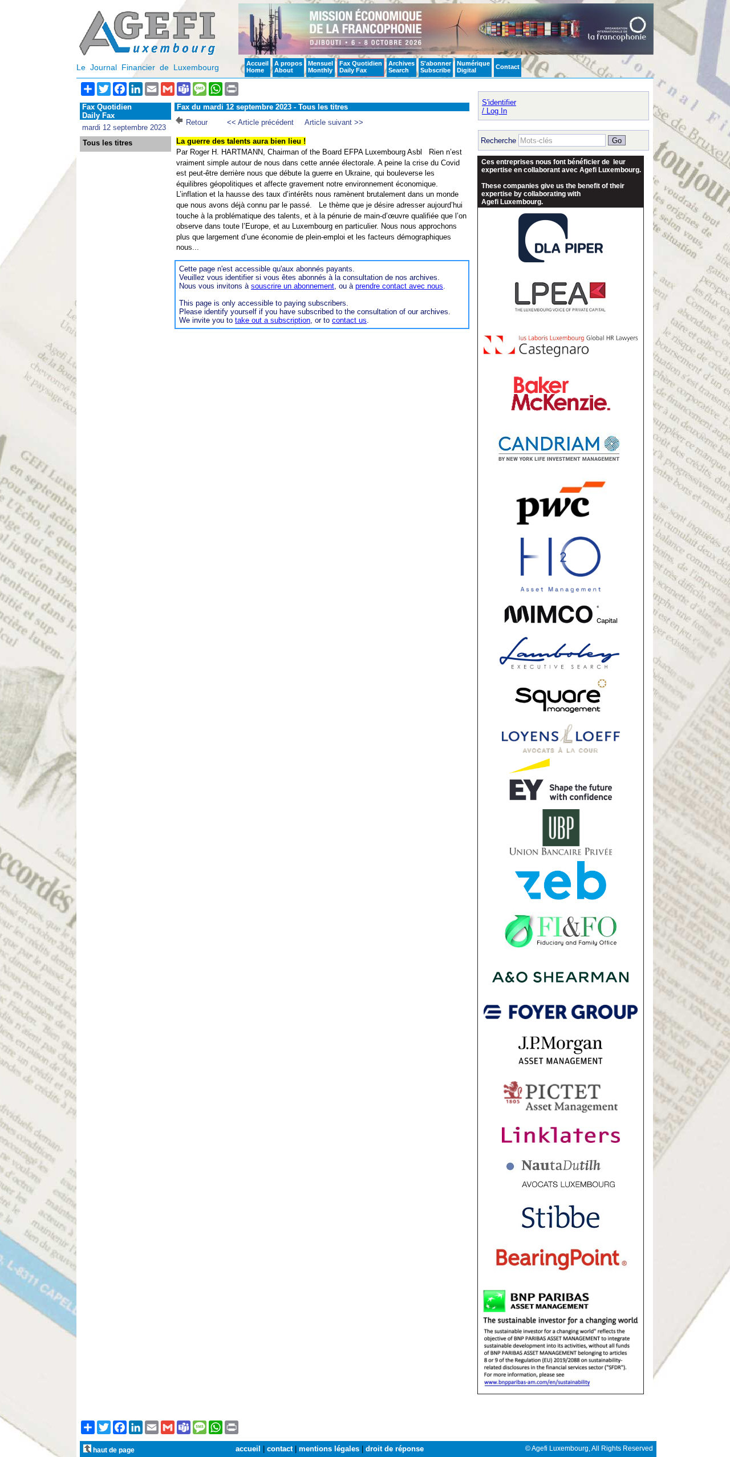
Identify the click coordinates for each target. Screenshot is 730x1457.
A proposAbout (288, 67)
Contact (508, 66)
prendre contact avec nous (399, 286)
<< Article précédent (260, 122)
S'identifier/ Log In (499, 106)
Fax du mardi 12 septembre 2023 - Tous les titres (262, 107)
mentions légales (329, 1448)
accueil (248, 1448)
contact (280, 1448)
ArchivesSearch (401, 67)
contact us (349, 320)
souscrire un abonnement (292, 286)
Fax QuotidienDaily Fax (360, 67)
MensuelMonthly (320, 67)
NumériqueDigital (473, 67)
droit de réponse (395, 1448)
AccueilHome (257, 67)
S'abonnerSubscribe (435, 67)
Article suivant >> (334, 122)
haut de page (113, 1450)
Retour (197, 122)
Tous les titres (107, 143)
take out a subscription (272, 320)
